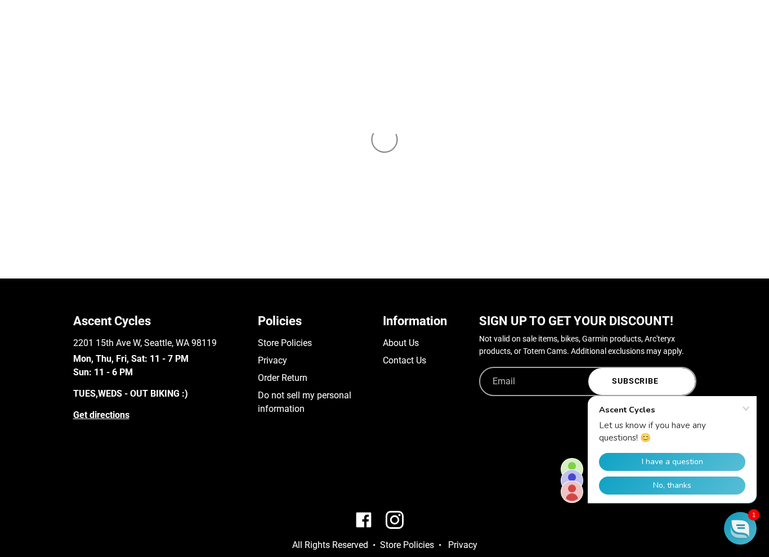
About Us (401, 343)
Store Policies (285, 343)
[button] (740, 528)
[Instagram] (95, 474)
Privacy (272, 360)
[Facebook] (78, 474)
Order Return (282, 377)
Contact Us (404, 360)
